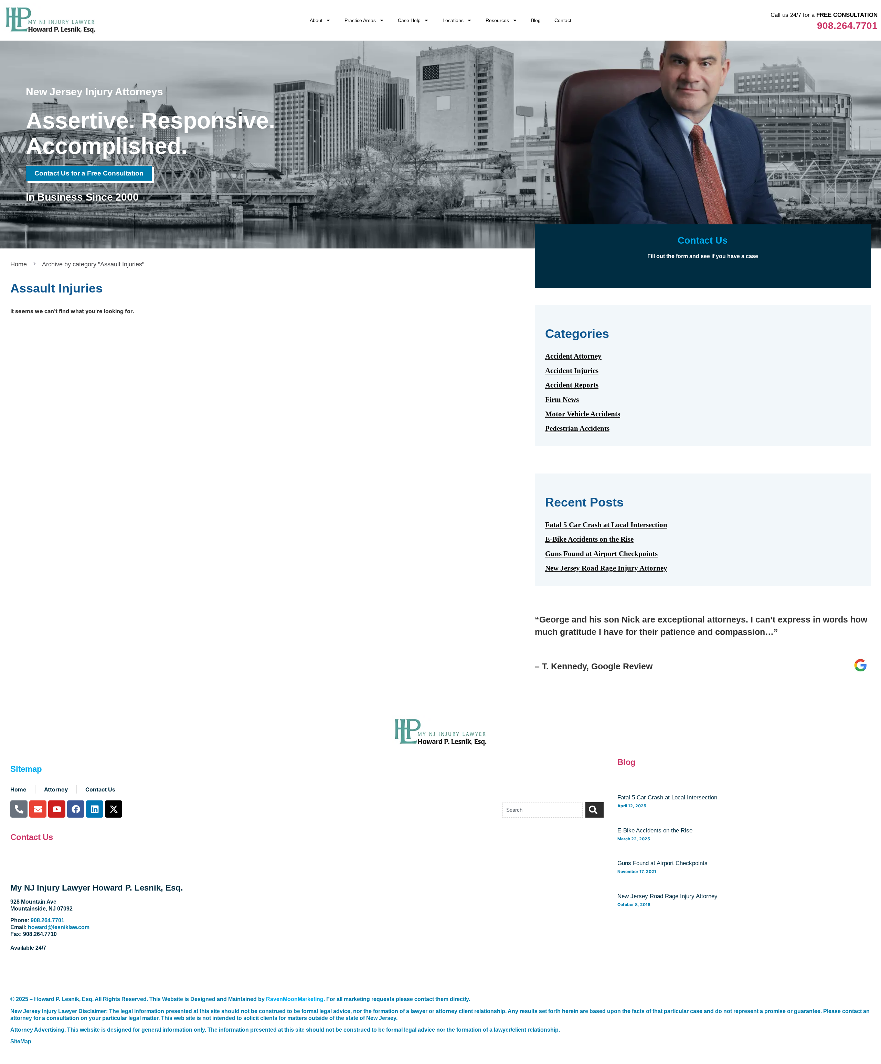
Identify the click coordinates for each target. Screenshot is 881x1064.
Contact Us (31, 837)
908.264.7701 (847, 25)
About (316, 20)
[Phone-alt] (19, 809)
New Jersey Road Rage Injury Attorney (606, 568)
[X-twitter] (113, 809)
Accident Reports (571, 385)
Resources (497, 20)
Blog (536, 20)
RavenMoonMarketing (294, 999)
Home (18, 264)
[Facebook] (75, 809)
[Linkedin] (94, 809)
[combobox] (542, 810)
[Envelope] (37, 809)
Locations (453, 20)
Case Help (409, 20)
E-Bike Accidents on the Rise (589, 539)
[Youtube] (56, 809)
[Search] (594, 810)
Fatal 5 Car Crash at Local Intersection (606, 525)
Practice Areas (360, 20)
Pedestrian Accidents (577, 428)
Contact (562, 20)
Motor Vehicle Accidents (582, 414)
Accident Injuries (571, 370)
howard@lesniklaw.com (58, 927)
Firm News (562, 399)
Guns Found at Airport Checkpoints (601, 554)
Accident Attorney (573, 356)
